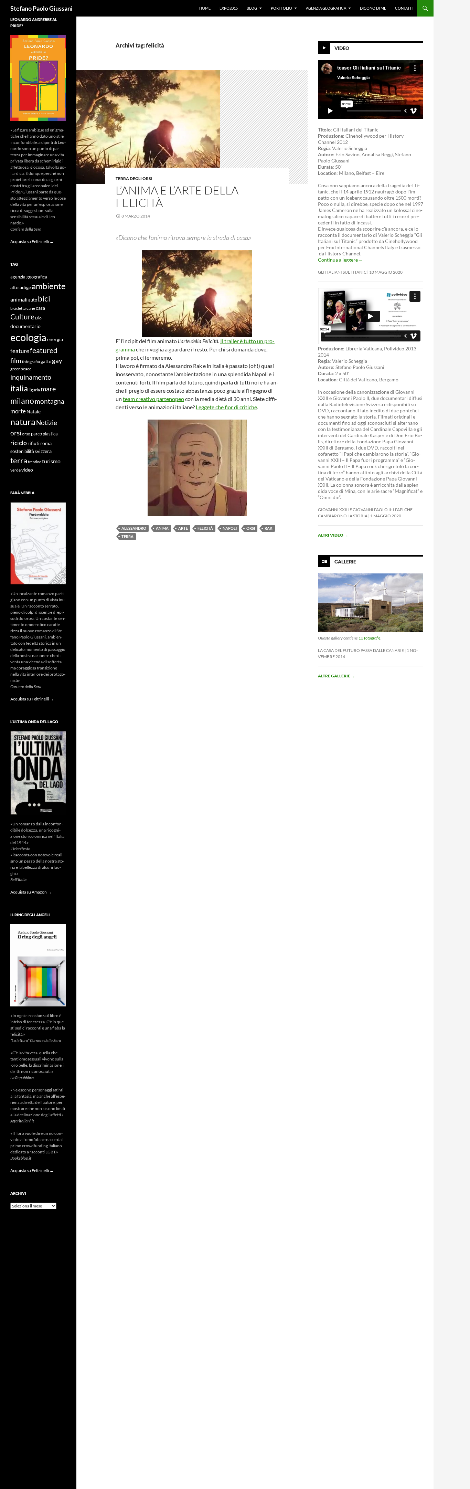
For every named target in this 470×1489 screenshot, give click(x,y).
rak (269, 528)
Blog (252, 8)
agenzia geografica (28, 276)
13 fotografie (370, 638)
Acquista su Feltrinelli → (32, 241)
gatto (46, 361)
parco (36, 433)
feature (19, 351)
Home (205, 8)
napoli (230, 528)
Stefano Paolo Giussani (41, 8)
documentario (25, 326)
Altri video (333, 535)
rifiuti (34, 443)
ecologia (28, 337)
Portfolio (281, 8)
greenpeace (20, 368)
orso (26, 433)
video (27, 470)
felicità (205, 528)
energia (55, 339)
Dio (38, 317)
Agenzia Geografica (326, 8)
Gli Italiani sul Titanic (342, 272)
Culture (22, 316)
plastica (50, 433)
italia (19, 388)
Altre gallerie (336, 675)
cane (30, 308)
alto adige (20, 287)
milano (22, 400)
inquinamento (30, 377)
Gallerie (345, 561)
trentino (34, 462)
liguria (34, 389)
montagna (49, 401)
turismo (51, 461)
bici (44, 298)
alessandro (133, 528)
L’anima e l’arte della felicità (177, 196)
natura (22, 422)
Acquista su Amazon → (31, 892)
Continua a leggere (340, 260)
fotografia (31, 361)
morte (18, 411)
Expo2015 (229, 8)
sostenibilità (22, 451)
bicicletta (18, 308)
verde (15, 470)
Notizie (46, 422)
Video (341, 48)
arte (183, 528)
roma (46, 443)
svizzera (43, 451)
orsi (250, 528)
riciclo (18, 442)
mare (48, 388)
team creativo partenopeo (153, 398)
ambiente (49, 286)
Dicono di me (373, 8)
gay (57, 361)
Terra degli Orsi (134, 178)
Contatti (404, 8)
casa (40, 308)
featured (43, 350)
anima (162, 528)
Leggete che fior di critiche (226, 407)
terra (127, 536)
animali (19, 299)
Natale (33, 411)
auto (32, 300)
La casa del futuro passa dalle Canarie (361, 650)
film (15, 361)
